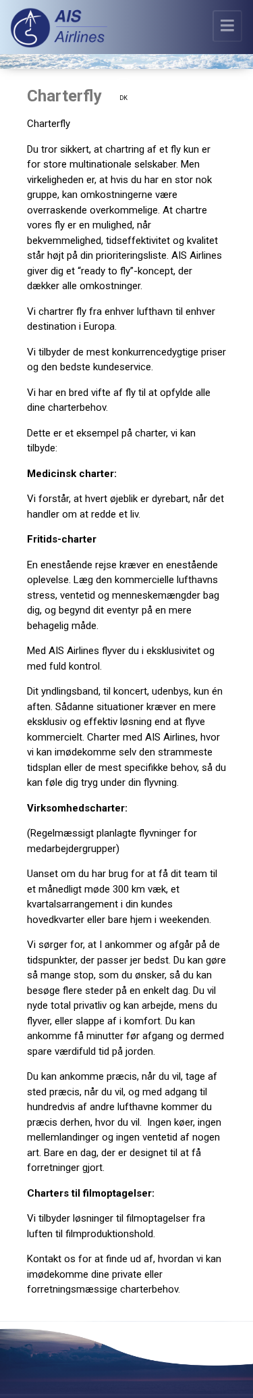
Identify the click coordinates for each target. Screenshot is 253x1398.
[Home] (58, 30)
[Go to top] (224, 1377)
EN (123, 83)
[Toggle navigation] (227, 26)
